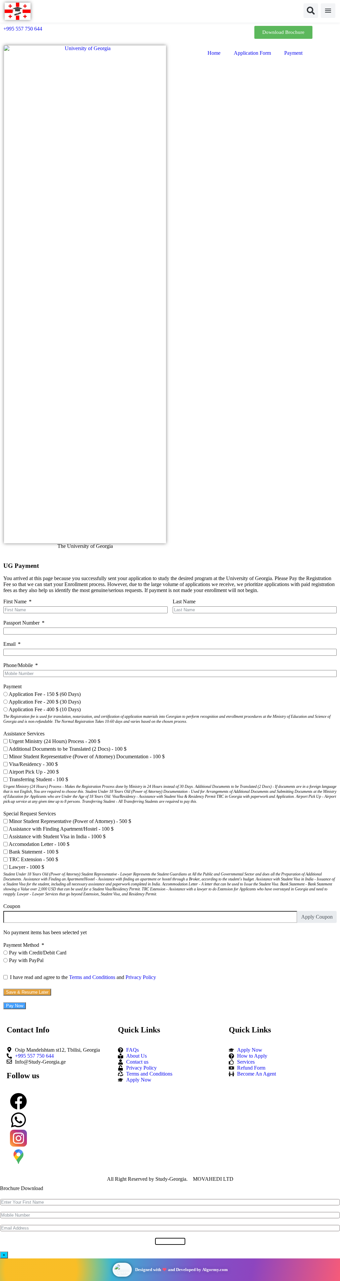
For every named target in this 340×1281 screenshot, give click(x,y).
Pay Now (14, 1005)
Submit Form (170, 1241)
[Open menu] (328, 10)
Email (9, 644)
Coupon (11, 906)
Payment (293, 53)
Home (214, 53)
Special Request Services (29, 813)
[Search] (310, 10)
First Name (15, 601)
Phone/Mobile (18, 665)
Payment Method (21, 945)
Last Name (184, 601)
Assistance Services (23, 733)
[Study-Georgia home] (18, 11)
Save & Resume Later (27, 992)
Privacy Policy (141, 977)
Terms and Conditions (92, 977)
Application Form (252, 53)
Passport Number (21, 623)
